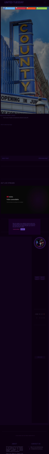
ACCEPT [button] (22, 229)
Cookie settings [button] (16, 229)
